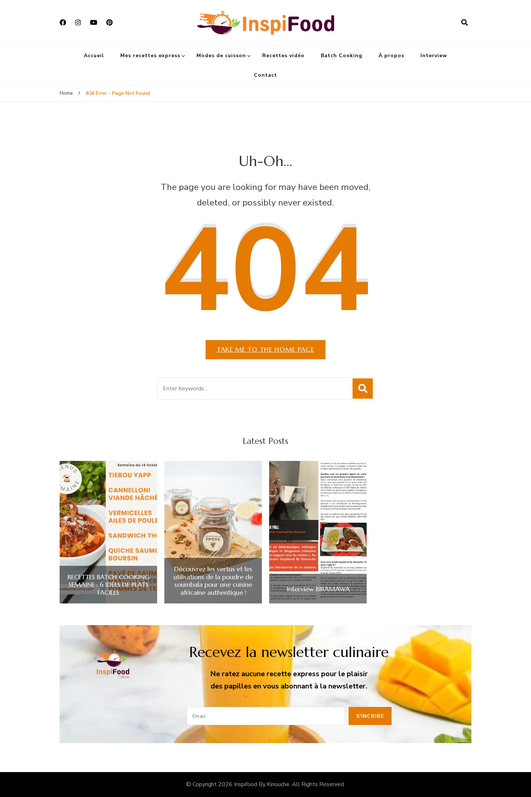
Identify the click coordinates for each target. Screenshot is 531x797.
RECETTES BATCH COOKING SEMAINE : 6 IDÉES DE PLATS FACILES (109, 585)
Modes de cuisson (221, 55)
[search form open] (464, 22)
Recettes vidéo (283, 55)
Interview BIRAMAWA (318, 589)
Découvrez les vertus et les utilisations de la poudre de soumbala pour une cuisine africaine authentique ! (213, 580)
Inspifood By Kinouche (261, 784)
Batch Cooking (341, 55)
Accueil (94, 55)
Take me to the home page (265, 349)
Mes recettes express (150, 55)
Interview (433, 55)
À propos (391, 55)
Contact (265, 75)
